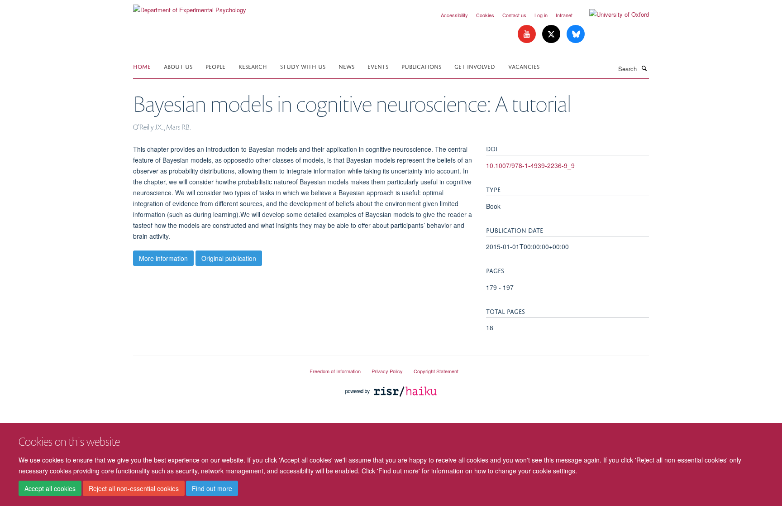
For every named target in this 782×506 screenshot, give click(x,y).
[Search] (644, 68)
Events (377, 66)
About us (178, 66)
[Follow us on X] (552, 34)
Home (142, 66)
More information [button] (163, 258)
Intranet (564, 15)
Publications (421, 66)
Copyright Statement (436, 371)
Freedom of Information (335, 371)
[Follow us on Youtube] (528, 34)
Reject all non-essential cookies (134, 488)
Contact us (514, 15)
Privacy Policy (387, 371)
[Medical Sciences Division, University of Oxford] (214, 367)
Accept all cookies (50, 488)
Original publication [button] (228, 258)
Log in (541, 15)
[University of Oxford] (612, 14)
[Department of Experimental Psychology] (189, 6)
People (215, 66)
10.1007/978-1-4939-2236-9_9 (530, 165)
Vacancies (523, 66)
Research (252, 66)
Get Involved (474, 66)
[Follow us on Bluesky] (576, 34)
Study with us (302, 66)
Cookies (485, 15)
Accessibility (454, 15)
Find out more (212, 488)
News (346, 66)
